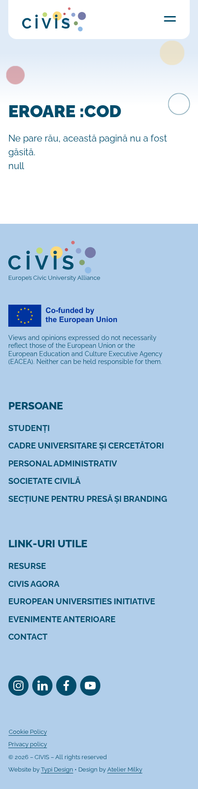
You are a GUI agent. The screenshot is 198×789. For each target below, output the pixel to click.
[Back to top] (176, 767)
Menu (170, 18)
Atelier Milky (124, 769)
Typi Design (57, 769)
